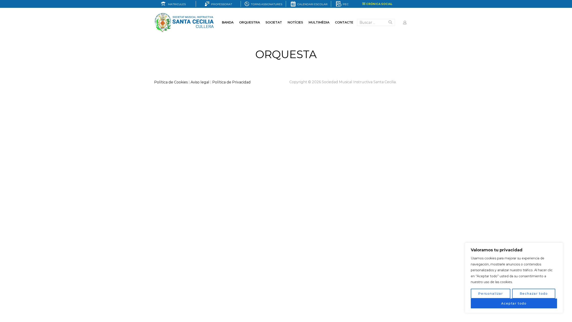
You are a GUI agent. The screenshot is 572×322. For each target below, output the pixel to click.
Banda (227, 22)
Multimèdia (319, 22)
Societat (273, 22)
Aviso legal (200, 82)
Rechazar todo (534, 294)
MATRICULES (176, 4)
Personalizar (490, 294)
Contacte (344, 22)
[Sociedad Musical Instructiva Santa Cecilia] (184, 22)
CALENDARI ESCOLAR (312, 4)
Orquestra (249, 22)
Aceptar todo (513, 303)
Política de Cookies (171, 82)
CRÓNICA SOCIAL (379, 4)
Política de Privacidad (231, 82)
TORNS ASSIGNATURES (266, 4)
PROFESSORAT (221, 4)
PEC (345, 4)
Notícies (295, 22)
